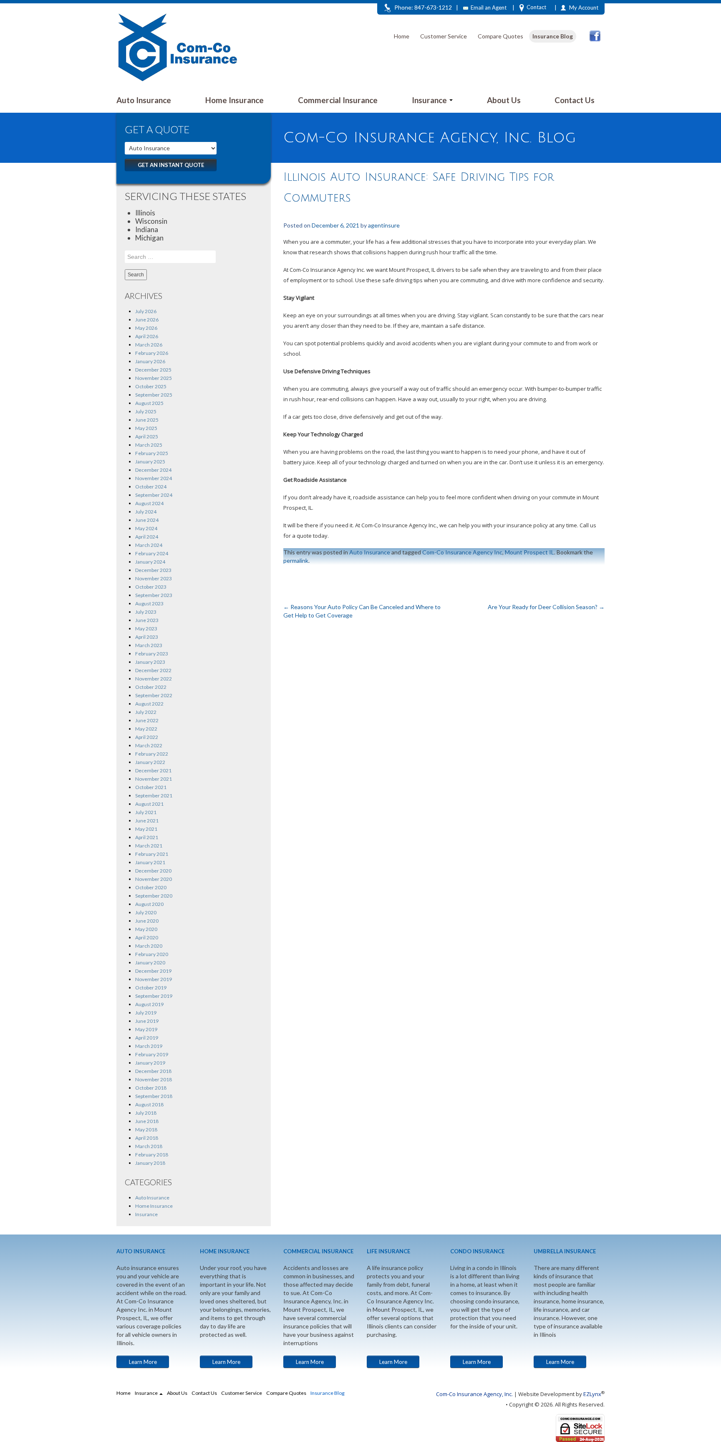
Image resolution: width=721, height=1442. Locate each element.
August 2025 (149, 403)
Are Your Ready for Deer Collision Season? (546, 606)
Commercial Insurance (338, 100)
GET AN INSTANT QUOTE (171, 165)
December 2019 (153, 971)
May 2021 (146, 829)
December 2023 (153, 570)
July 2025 (145, 411)
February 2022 (151, 754)
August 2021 (149, 804)
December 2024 (153, 470)
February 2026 (151, 353)
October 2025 (150, 386)
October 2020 (150, 887)
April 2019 (146, 1038)
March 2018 (148, 1146)
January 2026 (150, 361)
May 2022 (146, 729)
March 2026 (148, 345)
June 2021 (147, 820)
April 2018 (146, 1138)
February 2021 (151, 854)
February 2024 (151, 553)
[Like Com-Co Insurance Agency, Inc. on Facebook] (595, 36)
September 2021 (153, 795)
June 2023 (147, 620)
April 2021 (146, 837)
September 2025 (153, 395)
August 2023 (149, 603)
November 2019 (153, 979)
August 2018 (149, 1104)
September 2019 (153, 996)
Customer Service (443, 36)
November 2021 (153, 779)
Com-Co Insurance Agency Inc (462, 552)
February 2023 (151, 653)
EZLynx (592, 1394)
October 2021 (150, 787)
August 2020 (149, 904)
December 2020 (153, 871)
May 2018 (146, 1129)
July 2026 (145, 311)
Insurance (430, 100)
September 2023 (153, 595)
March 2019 (148, 1046)
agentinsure (384, 225)
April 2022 (146, 737)
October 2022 (150, 687)
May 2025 (146, 428)
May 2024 (146, 528)
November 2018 (153, 1079)
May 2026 (146, 328)
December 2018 (153, 1071)
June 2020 (147, 921)
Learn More (143, 1362)
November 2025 (153, 378)
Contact (536, 7)
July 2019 (145, 1012)
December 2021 (153, 770)
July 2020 (145, 912)
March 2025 (148, 445)
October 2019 (150, 987)
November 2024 (153, 478)
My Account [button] (583, 7)
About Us (504, 100)
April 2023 (146, 637)
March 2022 (148, 745)
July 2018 (145, 1113)
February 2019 (151, 1054)
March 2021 (148, 845)
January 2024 (150, 562)
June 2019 (147, 1021)
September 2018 (153, 1096)
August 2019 (149, 1004)
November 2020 (153, 879)
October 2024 (150, 486)
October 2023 (150, 587)
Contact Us (575, 100)
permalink (295, 560)
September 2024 (153, 495)
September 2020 (153, 896)
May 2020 (146, 929)
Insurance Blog (552, 36)
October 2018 (150, 1088)
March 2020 (148, 946)
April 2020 (146, 937)
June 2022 (147, 720)
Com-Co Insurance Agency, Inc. (474, 1394)
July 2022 (145, 712)
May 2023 (146, 628)
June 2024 (147, 520)
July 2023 (145, 612)
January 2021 (150, 862)
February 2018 (151, 1154)
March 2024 (148, 545)
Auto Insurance (143, 100)
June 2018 (147, 1121)
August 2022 (149, 704)
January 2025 (150, 461)
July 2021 (145, 812)
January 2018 (150, 1163)
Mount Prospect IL (529, 552)
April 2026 (146, 336)
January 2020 (150, 962)
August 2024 (149, 503)
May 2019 (146, 1029)
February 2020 (151, 954)
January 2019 (150, 1063)
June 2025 (147, 420)
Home (401, 36)
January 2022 (150, 762)
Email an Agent (489, 7)
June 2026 (147, 319)
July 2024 (145, 511)
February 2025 (151, 453)
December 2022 (153, 670)
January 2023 (150, 662)
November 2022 (153, 678)
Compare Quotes (500, 36)
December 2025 (153, 370)
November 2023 (153, 578)
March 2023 (148, 645)
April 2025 (146, 436)
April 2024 (146, 537)
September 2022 (153, 695)
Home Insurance (234, 100)
